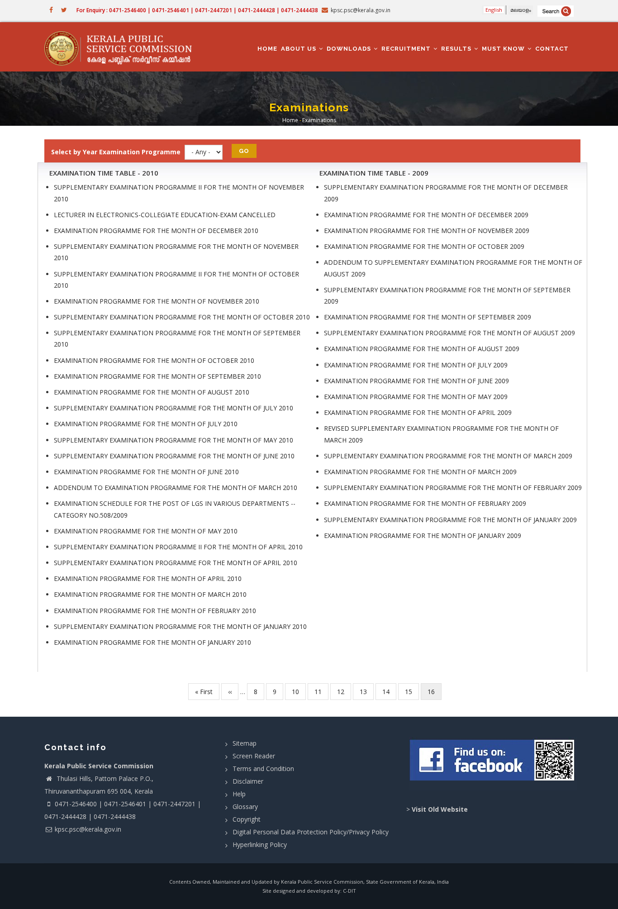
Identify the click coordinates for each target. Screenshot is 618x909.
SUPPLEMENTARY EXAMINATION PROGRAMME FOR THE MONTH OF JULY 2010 (173, 408)
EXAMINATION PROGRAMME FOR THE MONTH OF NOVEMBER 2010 (156, 301)
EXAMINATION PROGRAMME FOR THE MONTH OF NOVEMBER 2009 (426, 230)
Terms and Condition (263, 768)
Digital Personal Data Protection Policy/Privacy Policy (311, 832)
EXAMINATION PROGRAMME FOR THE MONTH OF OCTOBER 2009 (424, 246)
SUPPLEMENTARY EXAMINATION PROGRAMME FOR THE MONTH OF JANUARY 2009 (450, 519)
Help (239, 794)
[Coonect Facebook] (493, 763)
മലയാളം (520, 9)
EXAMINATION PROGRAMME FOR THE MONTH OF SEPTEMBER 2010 (157, 376)
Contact (552, 48)
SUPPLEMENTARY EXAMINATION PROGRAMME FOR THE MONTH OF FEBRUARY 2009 (453, 487)
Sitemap (245, 743)
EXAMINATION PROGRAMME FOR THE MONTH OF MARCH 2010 (150, 594)
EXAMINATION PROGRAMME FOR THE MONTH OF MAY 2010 (146, 531)
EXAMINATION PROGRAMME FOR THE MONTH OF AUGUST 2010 (151, 392)
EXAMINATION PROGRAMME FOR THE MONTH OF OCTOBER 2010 (154, 360)
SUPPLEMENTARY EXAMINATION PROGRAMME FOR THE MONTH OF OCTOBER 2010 (182, 317)
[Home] (122, 47)
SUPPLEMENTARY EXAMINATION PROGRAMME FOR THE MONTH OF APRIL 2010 (175, 562)
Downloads (350, 48)
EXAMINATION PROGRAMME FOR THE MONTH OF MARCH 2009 (420, 471)
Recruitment (407, 48)
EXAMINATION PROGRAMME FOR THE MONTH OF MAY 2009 (416, 396)
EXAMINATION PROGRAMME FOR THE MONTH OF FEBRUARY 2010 (155, 610)
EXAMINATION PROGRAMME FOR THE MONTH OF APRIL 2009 (418, 412)
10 (299, 691)
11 (321, 691)
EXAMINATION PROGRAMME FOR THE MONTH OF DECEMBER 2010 (156, 230)
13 (367, 691)
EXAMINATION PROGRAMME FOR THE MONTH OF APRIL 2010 (148, 578)
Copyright (247, 819)
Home (267, 48)
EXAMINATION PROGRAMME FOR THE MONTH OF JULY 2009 (416, 365)
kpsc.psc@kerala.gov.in (88, 829)
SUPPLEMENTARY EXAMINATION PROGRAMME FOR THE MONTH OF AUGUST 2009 (449, 332)
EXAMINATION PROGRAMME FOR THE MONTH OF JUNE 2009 (416, 380)
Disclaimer (248, 781)
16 (435, 693)
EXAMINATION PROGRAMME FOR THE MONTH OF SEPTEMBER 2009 (427, 317)
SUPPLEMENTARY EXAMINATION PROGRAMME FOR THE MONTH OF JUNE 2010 (174, 456)
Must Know (504, 48)
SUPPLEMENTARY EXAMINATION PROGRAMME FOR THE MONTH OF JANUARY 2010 (180, 626)
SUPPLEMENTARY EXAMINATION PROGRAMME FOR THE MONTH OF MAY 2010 (173, 440)
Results (457, 48)
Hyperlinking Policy (260, 844)
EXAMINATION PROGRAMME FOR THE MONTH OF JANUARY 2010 (152, 642)
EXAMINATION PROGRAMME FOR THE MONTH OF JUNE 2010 (146, 471)
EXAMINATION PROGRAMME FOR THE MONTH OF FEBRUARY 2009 (425, 503)
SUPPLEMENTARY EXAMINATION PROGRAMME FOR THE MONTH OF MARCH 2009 (448, 456)
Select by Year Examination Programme (116, 152)
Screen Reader (254, 756)
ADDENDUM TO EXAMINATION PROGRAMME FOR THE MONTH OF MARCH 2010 (175, 487)
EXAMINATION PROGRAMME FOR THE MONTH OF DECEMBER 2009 (426, 214)
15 (412, 691)
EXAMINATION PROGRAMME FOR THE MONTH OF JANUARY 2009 (422, 535)
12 (344, 691)
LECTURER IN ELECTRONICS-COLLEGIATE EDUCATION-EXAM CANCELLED (165, 214)
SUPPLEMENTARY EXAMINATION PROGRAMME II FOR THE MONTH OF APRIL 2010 (178, 547)
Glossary (245, 806)
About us (299, 48)
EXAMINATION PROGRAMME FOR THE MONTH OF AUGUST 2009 (421, 348)
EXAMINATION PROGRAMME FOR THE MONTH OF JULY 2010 (146, 423)
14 (389, 691)
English (493, 9)
